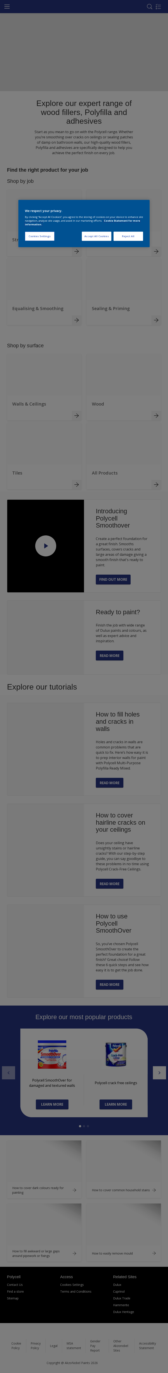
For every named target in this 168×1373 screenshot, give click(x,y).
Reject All (128, 236)
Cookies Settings (40, 236)
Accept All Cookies (96, 236)
